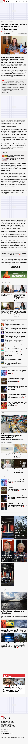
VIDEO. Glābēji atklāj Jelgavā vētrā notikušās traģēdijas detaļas (15, 156)
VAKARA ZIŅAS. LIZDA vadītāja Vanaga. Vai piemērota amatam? (7, 312)
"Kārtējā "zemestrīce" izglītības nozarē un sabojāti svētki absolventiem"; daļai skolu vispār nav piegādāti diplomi (19, 297)
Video (3, 514)
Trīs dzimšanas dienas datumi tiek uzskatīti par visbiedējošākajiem (15, 159)
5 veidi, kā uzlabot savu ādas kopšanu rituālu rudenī (14, 354)
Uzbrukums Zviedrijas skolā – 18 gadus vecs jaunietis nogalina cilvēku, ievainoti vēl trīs (6, 645)
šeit (20, 254)
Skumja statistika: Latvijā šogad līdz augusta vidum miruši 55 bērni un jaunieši (20, 470)
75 (19, 351)
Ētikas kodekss (8, 739)
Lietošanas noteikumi (20, 737)
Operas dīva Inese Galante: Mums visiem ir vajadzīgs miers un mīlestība (16, 333)
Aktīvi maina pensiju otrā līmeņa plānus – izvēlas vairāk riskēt (16, 329)
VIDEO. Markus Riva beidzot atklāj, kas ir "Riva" (6, 470)
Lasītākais (4, 367)
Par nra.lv (2, 737)
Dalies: (9, 267)
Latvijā (4, 21)
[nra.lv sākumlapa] (6, 1)
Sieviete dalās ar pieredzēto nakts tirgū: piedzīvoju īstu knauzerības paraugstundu (17, 404)
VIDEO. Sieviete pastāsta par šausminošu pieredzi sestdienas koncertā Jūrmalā (17, 380)
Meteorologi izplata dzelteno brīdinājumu (12, 612)
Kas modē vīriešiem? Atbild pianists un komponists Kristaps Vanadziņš (15, 337)
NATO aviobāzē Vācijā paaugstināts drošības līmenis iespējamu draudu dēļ (14, 341)
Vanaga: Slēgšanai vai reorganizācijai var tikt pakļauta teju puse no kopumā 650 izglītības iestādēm (20, 314)
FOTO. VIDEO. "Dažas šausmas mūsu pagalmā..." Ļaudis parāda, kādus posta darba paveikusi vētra (20, 645)
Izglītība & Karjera (10, 21)
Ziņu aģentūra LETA (4, 31)
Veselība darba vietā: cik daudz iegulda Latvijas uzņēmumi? (7, 455)
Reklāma (5, 737)
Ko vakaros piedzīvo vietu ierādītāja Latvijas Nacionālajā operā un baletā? (14, 345)
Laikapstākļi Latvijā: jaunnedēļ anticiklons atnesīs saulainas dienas (20, 630)
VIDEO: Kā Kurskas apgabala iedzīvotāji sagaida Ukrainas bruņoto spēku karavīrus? (15, 363)
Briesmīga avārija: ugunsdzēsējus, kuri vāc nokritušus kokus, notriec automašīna (17, 388)
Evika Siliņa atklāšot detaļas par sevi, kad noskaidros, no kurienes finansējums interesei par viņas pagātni (16, 350)
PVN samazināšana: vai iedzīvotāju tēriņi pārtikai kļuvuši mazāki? (11, 436)
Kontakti (17, 739)
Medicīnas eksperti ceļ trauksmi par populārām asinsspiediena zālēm (17, 372)
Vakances (13, 739)
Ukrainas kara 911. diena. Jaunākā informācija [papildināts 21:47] (14, 358)
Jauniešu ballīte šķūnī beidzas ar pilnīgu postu (15, 325)
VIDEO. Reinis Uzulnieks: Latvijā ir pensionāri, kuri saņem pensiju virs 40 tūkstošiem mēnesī (17, 396)
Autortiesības (3, 739)
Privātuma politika (14, 737)
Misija (9, 737)
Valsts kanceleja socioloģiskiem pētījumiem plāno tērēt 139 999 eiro (20, 455)
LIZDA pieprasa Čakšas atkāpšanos (6, 294)
